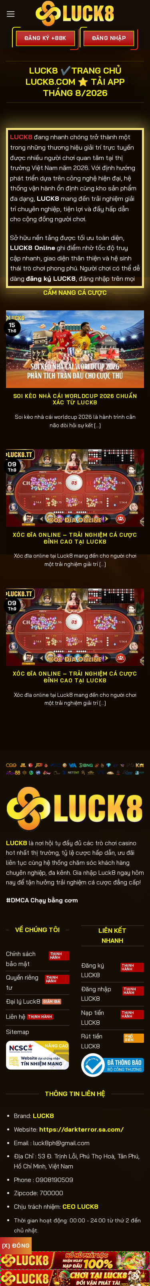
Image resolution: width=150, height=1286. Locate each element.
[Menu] (10, 14)
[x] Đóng (16, 1245)
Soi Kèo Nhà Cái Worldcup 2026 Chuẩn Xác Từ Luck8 (75, 399)
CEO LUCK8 (80, 1206)
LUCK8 (43, 1116)
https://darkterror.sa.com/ (81, 1129)
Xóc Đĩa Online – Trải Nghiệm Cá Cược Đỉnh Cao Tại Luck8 (75, 538)
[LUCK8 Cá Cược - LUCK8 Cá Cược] (75, 14)
